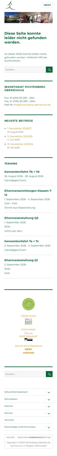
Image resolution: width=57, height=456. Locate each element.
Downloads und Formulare (19, 426)
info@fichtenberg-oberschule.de (32, 104)
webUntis (28, 352)
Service (8, 413)
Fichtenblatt (28, 329)
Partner (8, 406)
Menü (47, 5)
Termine (9, 420)
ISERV (28, 349)
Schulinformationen (16, 392)
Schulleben (11, 399)
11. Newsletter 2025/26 (19, 136)
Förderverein (28, 315)
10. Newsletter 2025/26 (20, 144)
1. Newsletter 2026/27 (19, 128)
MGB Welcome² (28, 336)
